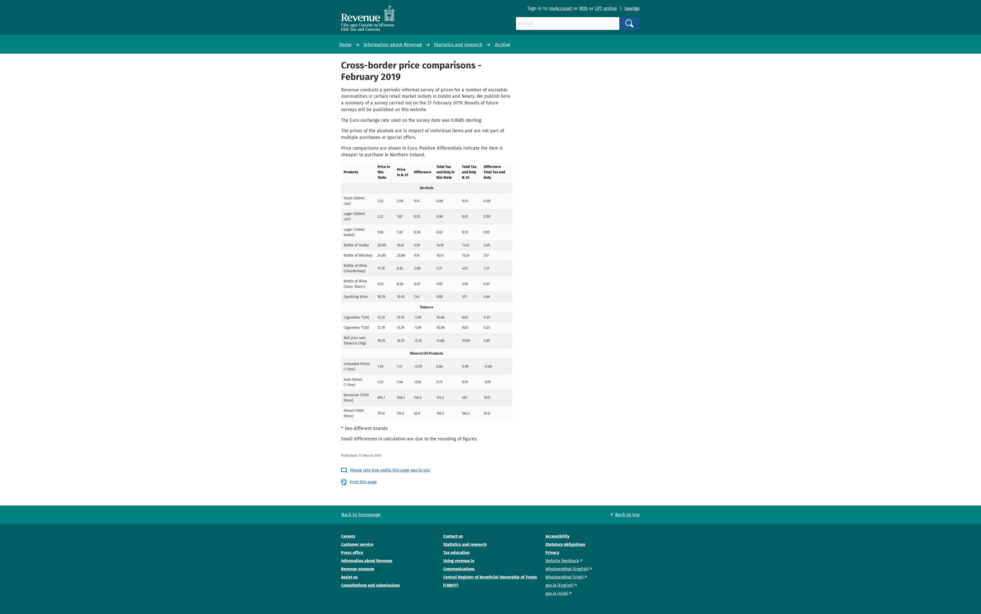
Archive (502, 44)
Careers (348, 536)
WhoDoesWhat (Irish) (564, 577)
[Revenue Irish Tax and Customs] (368, 18)
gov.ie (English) (559, 585)
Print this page (363, 481)
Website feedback (562, 560)
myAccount (560, 8)
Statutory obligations (565, 544)
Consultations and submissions (370, 585)
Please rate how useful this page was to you (390, 470)
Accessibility (557, 536)
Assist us (349, 577)
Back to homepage (361, 514)
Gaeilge (632, 8)
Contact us (453, 536)
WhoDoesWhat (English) (567, 569)
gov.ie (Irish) (556, 593)
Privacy (552, 552)
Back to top (627, 514)
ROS (583, 8)
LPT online (606, 8)
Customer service (357, 544)
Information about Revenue (393, 44)
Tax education (456, 552)
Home (345, 44)
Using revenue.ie (458, 560)
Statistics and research (458, 44)
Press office (352, 552)
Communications (459, 569)
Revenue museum (357, 569)
